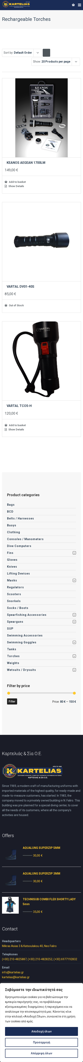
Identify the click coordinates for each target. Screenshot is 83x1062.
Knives (12, 566)
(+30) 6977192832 (65, 959)
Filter (12, 701)
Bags (11, 504)
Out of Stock (16, 305)
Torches (13, 656)
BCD (10, 511)
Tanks (11, 649)
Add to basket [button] (17, 181)
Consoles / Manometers (25, 539)
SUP (10, 628)
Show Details (16, 186)
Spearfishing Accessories (27, 614)
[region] (41, 1022)
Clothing (13, 532)
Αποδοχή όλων (41, 1031)
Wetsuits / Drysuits (21, 669)
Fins (10, 552)
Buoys (11, 525)
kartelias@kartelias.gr (16, 977)
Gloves (12, 559)
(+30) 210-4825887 (14, 959)
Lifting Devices (18, 573)
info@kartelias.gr (13, 972)
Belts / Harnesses (20, 518)
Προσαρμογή (41, 1042)
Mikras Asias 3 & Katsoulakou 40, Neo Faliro (29, 946)
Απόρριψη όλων (41, 1053)
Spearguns (15, 621)
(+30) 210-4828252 (40, 959)
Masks (12, 580)
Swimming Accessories (25, 635)
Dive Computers (19, 546)
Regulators (15, 587)
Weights (13, 663)
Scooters (14, 594)
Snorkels (14, 601)
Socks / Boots (17, 608)
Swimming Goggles (21, 642)
